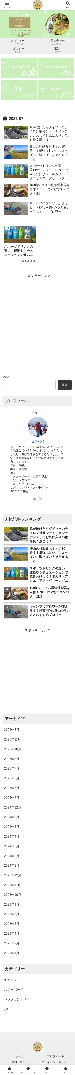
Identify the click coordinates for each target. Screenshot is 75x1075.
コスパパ (37, 441)
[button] (67, 705)
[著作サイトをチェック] (34, 498)
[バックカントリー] (56, 68)
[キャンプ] (56, 90)
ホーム (19, 1056)
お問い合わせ (19, 1062)
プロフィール (55, 1056)
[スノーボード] (19, 68)
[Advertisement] (37, 316)
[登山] (19, 90)
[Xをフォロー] (40, 498)
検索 (6, 377)
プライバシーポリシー (55, 1062)
